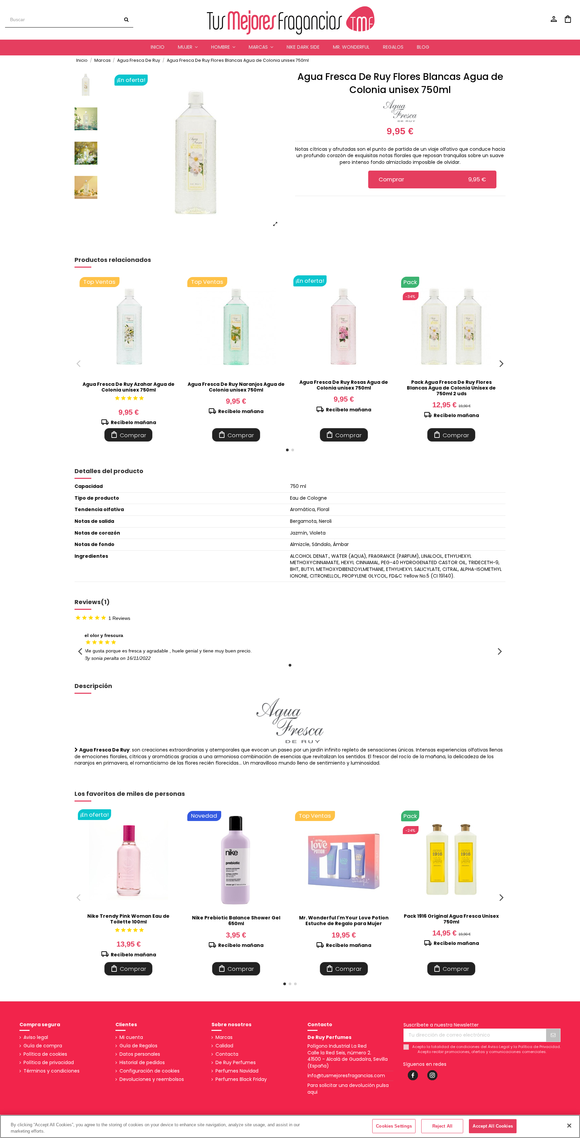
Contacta (226, 1054)
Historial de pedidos (142, 1062)
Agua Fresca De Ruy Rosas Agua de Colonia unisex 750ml (343, 385)
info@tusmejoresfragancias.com (346, 1075)
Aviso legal (35, 1037)
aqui (312, 1092)
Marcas (224, 1037)
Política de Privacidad (539, 1046)
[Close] (569, 1125)
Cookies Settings (394, 1126)
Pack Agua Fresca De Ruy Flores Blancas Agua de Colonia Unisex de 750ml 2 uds (451, 388)
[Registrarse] (553, 1035)
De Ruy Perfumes (235, 1062)
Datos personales (139, 1054)
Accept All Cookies (493, 1126)
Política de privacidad (48, 1062)
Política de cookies (45, 1054)
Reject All (442, 1126)
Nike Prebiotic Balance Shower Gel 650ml (236, 920)
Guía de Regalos (138, 1046)
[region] (290, 1126)
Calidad (224, 1046)
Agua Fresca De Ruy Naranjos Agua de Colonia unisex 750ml (236, 387)
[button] (187, 47)
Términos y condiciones (51, 1071)
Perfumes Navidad (236, 1071)
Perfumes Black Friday (241, 1079)
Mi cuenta (131, 1037)
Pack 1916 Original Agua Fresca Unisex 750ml (451, 919)
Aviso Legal (499, 1046)
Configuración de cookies (149, 1071)
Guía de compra (42, 1046)
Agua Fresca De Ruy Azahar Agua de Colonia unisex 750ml (129, 387)
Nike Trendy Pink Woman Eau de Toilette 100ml (128, 919)
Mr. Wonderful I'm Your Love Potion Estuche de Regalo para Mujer (344, 920)
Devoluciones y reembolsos (151, 1079)
